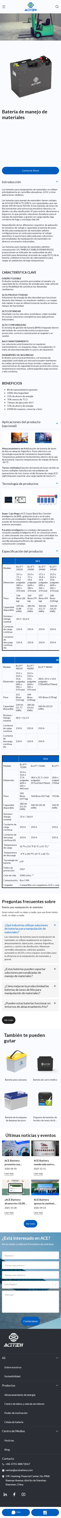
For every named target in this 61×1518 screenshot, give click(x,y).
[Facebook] (14, 1494)
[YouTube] (23, 1494)
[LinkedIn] (5, 1494)
